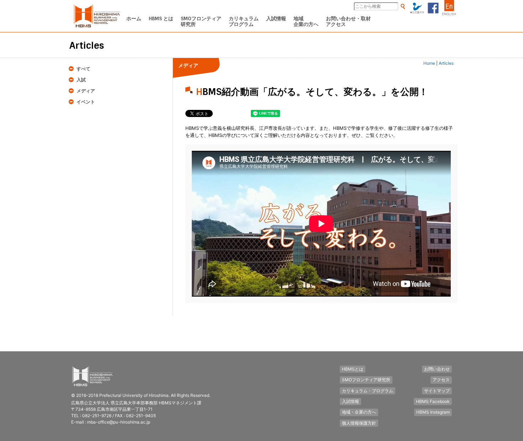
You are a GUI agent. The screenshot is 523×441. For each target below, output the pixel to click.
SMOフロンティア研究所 (366, 379)
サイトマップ (437, 390)
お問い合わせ (437, 369)
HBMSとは (352, 369)
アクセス (441, 379)
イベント (85, 102)
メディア (85, 91)
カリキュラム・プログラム (367, 390)
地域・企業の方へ (359, 412)
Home (429, 63)
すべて (83, 69)
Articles (446, 63)
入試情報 (350, 401)
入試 (81, 80)
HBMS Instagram (433, 412)
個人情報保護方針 (359, 423)
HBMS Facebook (433, 401)
